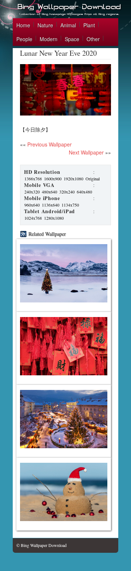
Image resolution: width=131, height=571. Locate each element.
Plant (89, 25)
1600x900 (52, 178)
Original (93, 178)
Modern (48, 39)
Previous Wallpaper (49, 144)
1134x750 (70, 205)
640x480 (84, 192)
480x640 (49, 192)
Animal (68, 25)
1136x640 (50, 205)
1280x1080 (54, 218)
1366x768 (33, 178)
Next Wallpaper (86, 152)
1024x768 (33, 218)
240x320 (32, 192)
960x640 (32, 205)
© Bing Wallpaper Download (41, 545)
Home (23, 25)
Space (72, 39)
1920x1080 (73, 178)
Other (93, 39)
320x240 (67, 192)
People (24, 39)
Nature (45, 25)
